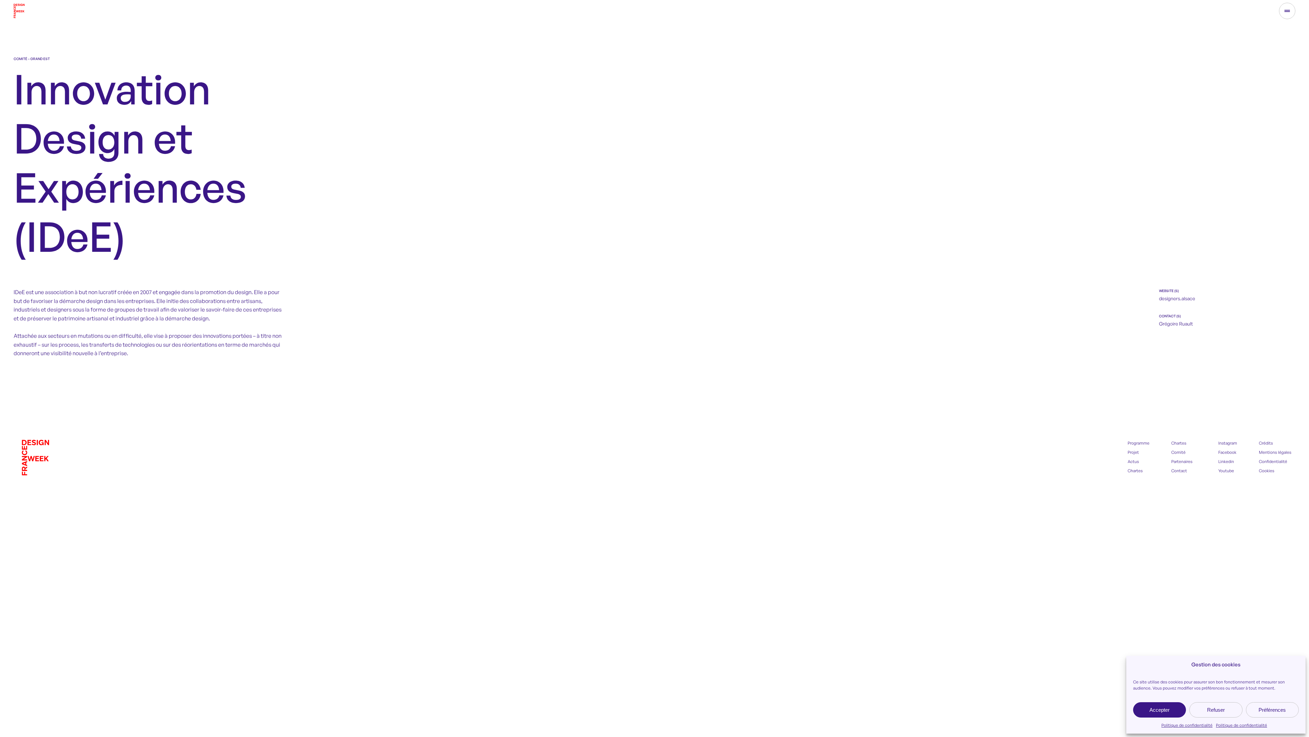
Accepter (1159, 710)
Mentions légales (1275, 452)
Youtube (1226, 470)
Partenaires (1181, 461)
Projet (1133, 452)
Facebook (1227, 452)
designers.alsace (1177, 298)
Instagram (1227, 443)
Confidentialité (1273, 461)
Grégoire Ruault (1176, 324)
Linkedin (1226, 461)
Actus (1133, 461)
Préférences (1272, 710)
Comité (1178, 452)
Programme (1138, 443)
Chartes (1135, 470)
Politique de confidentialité (1187, 725)
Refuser (1216, 710)
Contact (1179, 470)
